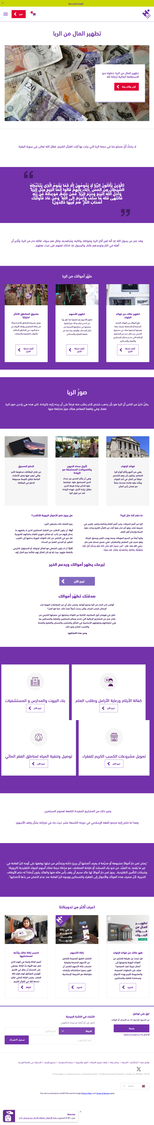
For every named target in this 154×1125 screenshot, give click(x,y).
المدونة (125, 1062)
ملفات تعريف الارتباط (99, 1062)
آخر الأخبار (134, 1062)
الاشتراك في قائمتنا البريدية (29, 1062)
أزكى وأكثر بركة (129, 86)
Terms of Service (103, 1093)
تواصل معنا (144, 1062)
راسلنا (131, 1028)
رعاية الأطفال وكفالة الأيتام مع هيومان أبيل (38, 1118)
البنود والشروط (82, 1062)
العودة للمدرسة (75, 3)
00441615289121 (132, 1034)
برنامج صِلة (114, 1062)
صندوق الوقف (50, 1062)
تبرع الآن (79, 581)
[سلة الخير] (34, 15)
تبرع (21, 14)
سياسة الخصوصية (65, 1062)
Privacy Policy (86, 1093)
